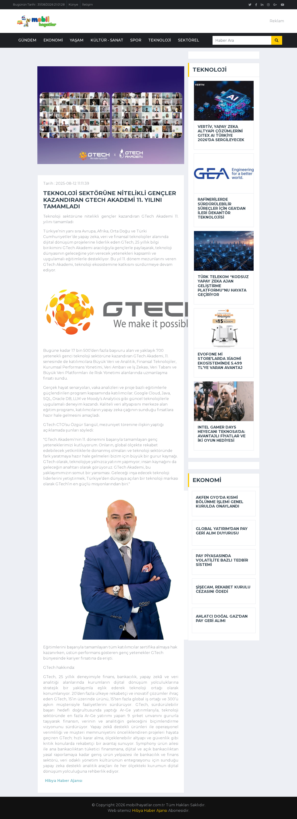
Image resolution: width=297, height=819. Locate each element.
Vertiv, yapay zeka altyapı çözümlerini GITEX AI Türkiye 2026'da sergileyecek (221, 133)
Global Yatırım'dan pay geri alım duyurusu (222, 531)
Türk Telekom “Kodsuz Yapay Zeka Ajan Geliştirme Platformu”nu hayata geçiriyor (223, 286)
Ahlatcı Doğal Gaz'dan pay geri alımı (222, 618)
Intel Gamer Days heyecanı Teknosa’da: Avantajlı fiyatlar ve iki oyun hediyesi (221, 434)
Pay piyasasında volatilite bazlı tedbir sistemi (222, 560)
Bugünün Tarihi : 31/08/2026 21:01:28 (39, 4)
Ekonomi (53, 40)
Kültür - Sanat (106, 40)
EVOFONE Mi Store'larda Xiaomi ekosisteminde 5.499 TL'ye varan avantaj (220, 361)
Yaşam (77, 40)
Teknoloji (159, 40)
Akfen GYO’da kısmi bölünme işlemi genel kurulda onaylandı (219, 501)
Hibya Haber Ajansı (149, 810)
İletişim (87, 4)
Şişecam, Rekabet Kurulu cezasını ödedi (223, 589)
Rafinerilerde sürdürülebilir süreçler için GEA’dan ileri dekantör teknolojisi (221, 208)
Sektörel (188, 40)
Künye (73, 4)
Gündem (27, 40)
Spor (135, 40)
